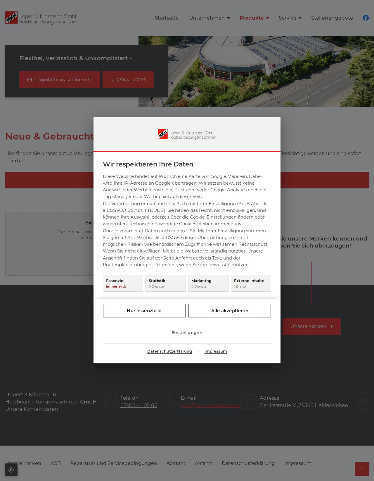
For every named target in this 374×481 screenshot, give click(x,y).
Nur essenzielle (144, 311)
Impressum (216, 351)
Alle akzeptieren (229, 311)
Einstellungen (187, 333)
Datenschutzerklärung (169, 351)
